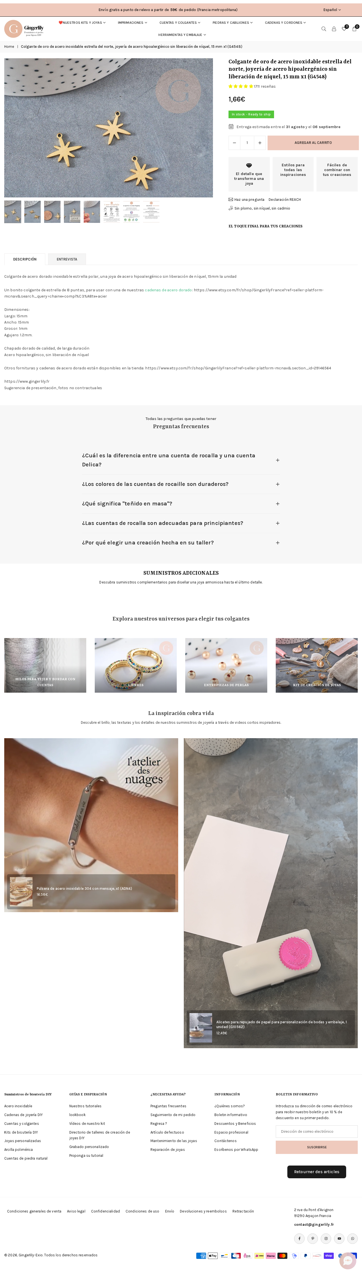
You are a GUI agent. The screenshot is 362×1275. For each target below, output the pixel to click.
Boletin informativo (230, 1115)
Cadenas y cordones (284, 23)
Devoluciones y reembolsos (203, 1211)
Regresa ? (158, 1123)
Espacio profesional (231, 1132)
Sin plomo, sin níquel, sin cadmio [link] (262, 208)
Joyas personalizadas (22, 1141)
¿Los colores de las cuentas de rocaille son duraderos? (155, 484)
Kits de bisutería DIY (21, 1132)
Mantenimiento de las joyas (173, 1141)
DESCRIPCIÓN (24, 259)
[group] (108, 127)
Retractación (243, 1211)
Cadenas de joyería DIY (23, 1115)
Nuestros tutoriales (85, 1106)
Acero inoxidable (18, 1106)
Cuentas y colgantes (178, 23)
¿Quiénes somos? (229, 1106)
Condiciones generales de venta (34, 1211)
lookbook (77, 1115)
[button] (199, 128)
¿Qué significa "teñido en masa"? (127, 503)
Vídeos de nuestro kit (87, 1123)
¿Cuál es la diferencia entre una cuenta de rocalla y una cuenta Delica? (168, 460)
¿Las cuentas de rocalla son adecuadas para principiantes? (162, 523)
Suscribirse (317, 1147)
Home (9, 46)
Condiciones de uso (143, 1211)
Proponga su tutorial (86, 1155)
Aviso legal (76, 1211)
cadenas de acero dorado (168, 290)
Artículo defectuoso (167, 1132)
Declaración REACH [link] (285, 199)
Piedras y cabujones (231, 23)
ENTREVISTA (67, 259)
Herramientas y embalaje (180, 35)
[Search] (324, 29)
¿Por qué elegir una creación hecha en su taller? (148, 542)
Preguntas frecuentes (168, 1106)
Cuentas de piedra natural (26, 1158)
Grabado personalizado (89, 1147)
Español (330, 10)
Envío (169, 1211)
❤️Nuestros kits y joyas (80, 23)
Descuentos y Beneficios (235, 1123)
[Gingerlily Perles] (25, 28)
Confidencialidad (105, 1211)
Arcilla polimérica (18, 1149)
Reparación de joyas (167, 1149)
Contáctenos (225, 1141)
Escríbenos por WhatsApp (236, 1149)
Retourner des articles (316, 1171)
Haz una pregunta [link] (249, 199)
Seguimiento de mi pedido (172, 1115)
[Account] (334, 29)
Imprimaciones (131, 23)
